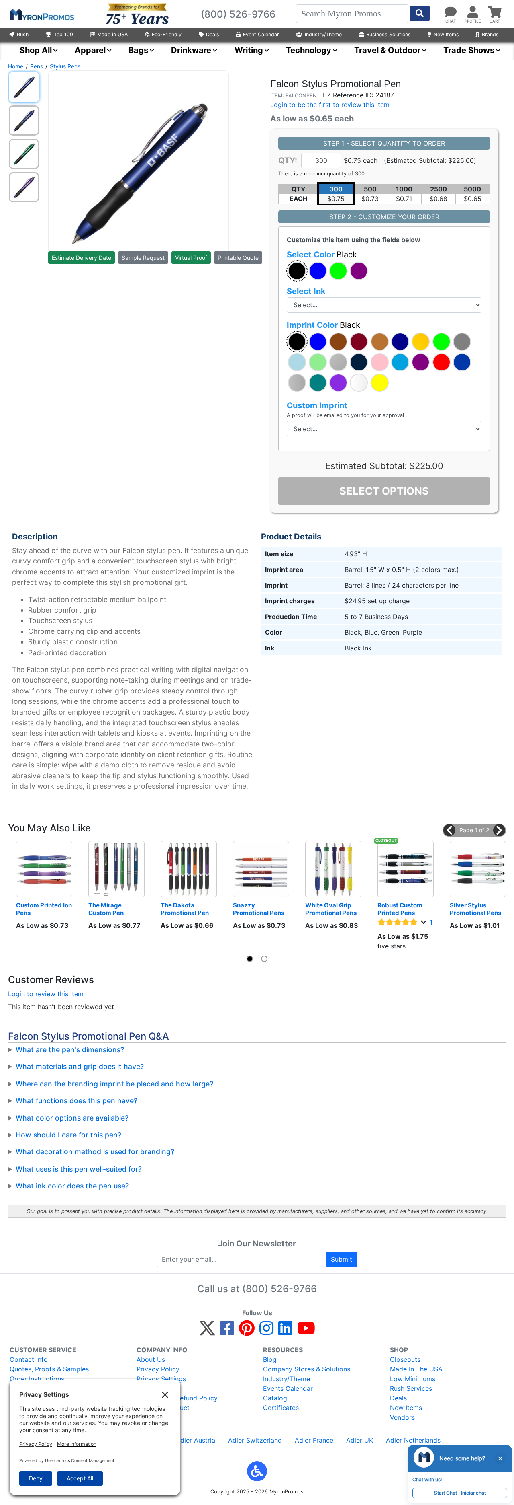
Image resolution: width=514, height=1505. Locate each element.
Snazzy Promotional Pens (258, 909)
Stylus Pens (65, 66)
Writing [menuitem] (249, 50)
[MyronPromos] (41, 14)
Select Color (322, 254)
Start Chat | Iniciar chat (460, 1493)
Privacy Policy (158, 1369)
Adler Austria (195, 1440)
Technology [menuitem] (308, 50)
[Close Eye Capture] (500, 1458)
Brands (490, 34)
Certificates (281, 1408)
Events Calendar (288, 1388)
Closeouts (405, 1359)
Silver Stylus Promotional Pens (475, 909)
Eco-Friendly (167, 34)
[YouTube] (306, 1332)
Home (15, 66)
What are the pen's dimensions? (70, 1049)
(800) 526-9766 (279, 1289)
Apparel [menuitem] (90, 50)
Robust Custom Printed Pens (400, 909)
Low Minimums (412, 1379)
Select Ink (306, 291)
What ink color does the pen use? (72, 1186)
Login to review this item (46, 994)
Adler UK (359, 1440)
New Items (446, 34)
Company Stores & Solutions (306, 1369)
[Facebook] (227, 1332)
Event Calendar (261, 34)
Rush (23, 34)
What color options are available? (72, 1118)
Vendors (402, 1417)
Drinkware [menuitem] (191, 50)
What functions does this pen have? (76, 1100)
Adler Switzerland (255, 1440)
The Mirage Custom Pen (106, 909)
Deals (212, 34)
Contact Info (29, 1359)
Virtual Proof (191, 257)
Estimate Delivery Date (81, 257)
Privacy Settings (161, 1379)
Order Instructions (37, 1379)
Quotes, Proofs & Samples (49, 1369)
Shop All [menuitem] (36, 50)
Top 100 (63, 34)
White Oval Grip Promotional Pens (331, 909)
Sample (143, 257)
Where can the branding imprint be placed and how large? (114, 1083)
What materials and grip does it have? (80, 1066)
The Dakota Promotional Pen (185, 909)
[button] (297, 271)
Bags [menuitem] (138, 50)
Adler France (314, 1440)
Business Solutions (388, 34)
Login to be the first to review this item (330, 105)
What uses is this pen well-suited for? (79, 1169)
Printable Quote (238, 257)
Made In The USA (416, 1369)
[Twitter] (207, 1332)
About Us (151, 1359)
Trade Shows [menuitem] (468, 50)
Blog (270, 1359)
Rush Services (411, 1388)
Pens (36, 66)
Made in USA (112, 34)
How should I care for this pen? (68, 1135)
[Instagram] (266, 1332)
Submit (341, 1259)
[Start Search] (420, 13)
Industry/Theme (323, 34)
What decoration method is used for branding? (95, 1151)
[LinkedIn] (285, 1332)
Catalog (275, 1398)
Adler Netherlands (413, 1440)
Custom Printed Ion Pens (44, 909)
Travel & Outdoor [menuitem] (387, 50)
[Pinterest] (247, 1332)
